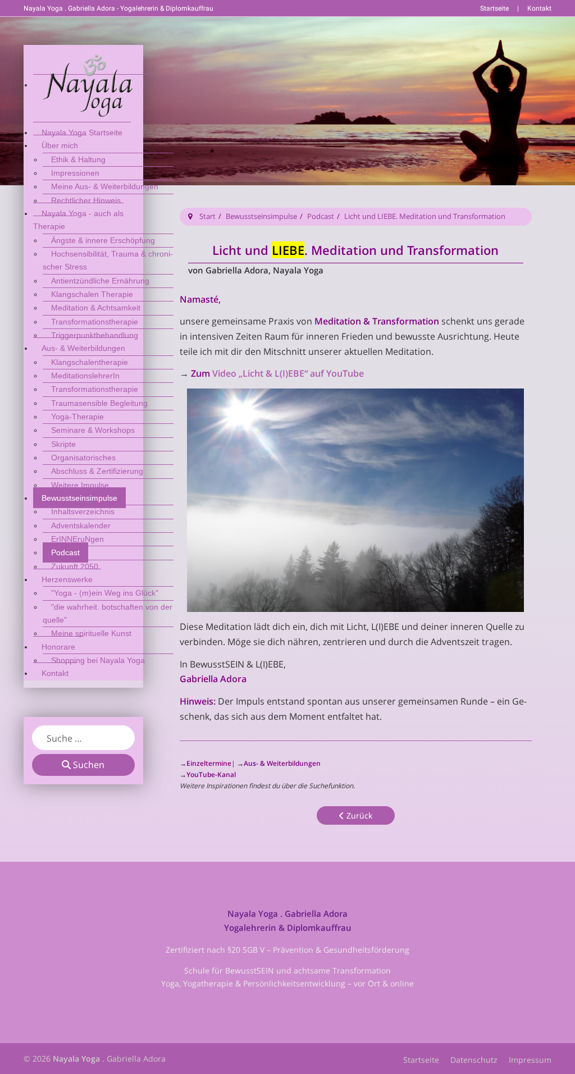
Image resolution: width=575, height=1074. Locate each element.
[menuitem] (90, 84)
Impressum (530, 1059)
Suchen (87, 764)
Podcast (320, 216)
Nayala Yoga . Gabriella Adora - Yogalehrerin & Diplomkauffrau (118, 8)
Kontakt (539, 8)
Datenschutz (474, 1059)
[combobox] (83, 737)
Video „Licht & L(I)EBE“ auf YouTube (288, 373)
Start (207, 216)
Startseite (494, 8)
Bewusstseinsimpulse (261, 216)
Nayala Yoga (76, 1058)
